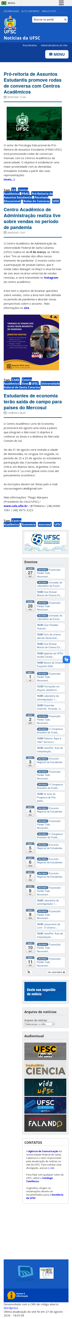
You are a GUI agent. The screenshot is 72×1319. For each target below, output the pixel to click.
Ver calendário (55, 972)
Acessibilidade (11, 11)
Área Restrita (30, 45)
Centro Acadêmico (16, 191)
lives (25, 383)
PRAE (25, 193)
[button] (29, 972)
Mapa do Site (49, 11)
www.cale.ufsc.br (16, 506)
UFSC (56, 201)
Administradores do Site (54, 45)
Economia (28, 524)
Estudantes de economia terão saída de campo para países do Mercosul (33, 401)
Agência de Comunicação (43, 1151)
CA (14, 190)
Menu (59, 54)
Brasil (12, 3)
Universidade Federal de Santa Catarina (32, 385)
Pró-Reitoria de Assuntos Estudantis (28, 195)
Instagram (51, 277)
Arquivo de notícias (35, 1020)
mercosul (44, 524)
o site (51, 1168)
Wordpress (11, 1308)
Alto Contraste (30, 11)
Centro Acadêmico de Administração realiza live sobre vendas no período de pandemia (32, 218)
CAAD (15, 380)
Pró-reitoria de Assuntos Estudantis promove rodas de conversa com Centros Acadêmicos (32, 83)
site (26, 308)
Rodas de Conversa (36, 201)
